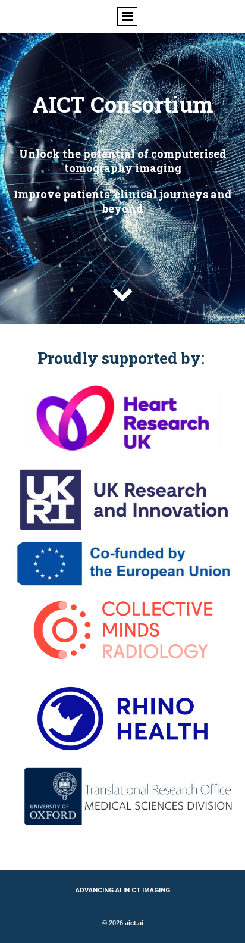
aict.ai (134, 922)
